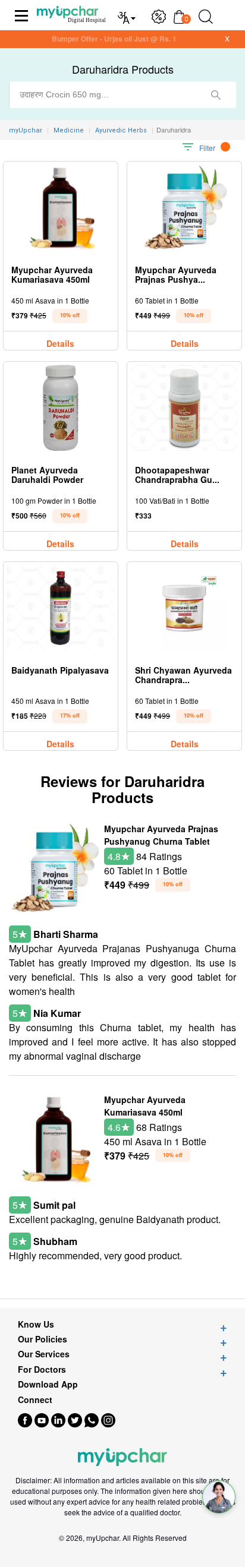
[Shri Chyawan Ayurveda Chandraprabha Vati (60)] (185, 608)
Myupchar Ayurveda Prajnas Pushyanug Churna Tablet (161, 835)
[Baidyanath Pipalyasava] (61, 608)
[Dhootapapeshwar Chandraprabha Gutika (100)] (184, 408)
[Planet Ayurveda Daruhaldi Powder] (61, 408)
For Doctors (42, 1369)
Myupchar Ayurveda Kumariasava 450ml (145, 1106)
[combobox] (122, 94)
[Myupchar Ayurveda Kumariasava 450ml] (60, 208)
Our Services (44, 1354)
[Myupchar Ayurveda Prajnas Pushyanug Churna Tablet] (185, 208)
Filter (207, 148)
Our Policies (42, 1339)
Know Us (36, 1324)
